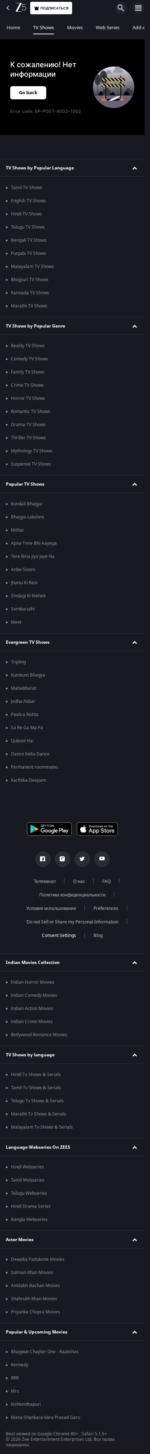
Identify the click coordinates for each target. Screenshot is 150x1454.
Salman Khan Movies (32, 1272)
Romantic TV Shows (30, 411)
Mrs (15, 1391)
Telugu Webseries (29, 1193)
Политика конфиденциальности (72, 895)
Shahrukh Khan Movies (34, 1299)
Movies (75, 27)
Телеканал (45, 881)
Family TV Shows (27, 372)
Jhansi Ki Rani (24, 582)
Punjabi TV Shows (28, 253)
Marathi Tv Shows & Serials (38, 1114)
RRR (15, 1378)
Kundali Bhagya (26, 504)
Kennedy (19, 1365)
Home (13, 27)
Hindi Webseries (27, 1167)
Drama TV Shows (28, 424)
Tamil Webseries (27, 1180)
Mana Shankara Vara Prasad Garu (45, 1417)
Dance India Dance (30, 754)
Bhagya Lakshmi (27, 517)
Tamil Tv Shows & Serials (36, 1087)
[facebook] (43, 859)
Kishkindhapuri (26, 1404)
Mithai (17, 530)
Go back (28, 92)
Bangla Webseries (29, 1219)
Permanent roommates (34, 767)
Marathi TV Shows (29, 306)
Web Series (107, 27)
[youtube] (102, 859)
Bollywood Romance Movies (39, 1035)
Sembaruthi (23, 609)
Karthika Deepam (28, 780)
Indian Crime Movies (32, 1021)
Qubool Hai (22, 741)
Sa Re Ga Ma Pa (27, 727)
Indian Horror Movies (32, 982)
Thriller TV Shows (28, 438)
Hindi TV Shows (26, 214)
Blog (98, 935)
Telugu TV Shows (28, 227)
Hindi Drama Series (31, 1206)
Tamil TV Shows (26, 187)
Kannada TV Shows (30, 293)
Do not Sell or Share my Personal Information (72, 922)
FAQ (106, 881)
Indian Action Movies (32, 1008)
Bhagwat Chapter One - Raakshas (45, 1351)
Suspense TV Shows (31, 464)
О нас (79, 881)
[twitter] (82, 859)
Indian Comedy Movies (34, 995)
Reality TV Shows (28, 346)
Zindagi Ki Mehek (28, 596)
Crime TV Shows (27, 385)
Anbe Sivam (23, 569)
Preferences (106, 908)
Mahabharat (23, 688)
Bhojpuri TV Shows (29, 279)
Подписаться (54, 8)
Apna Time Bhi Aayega (34, 543)
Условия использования (51, 908)
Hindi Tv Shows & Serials (36, 1074)
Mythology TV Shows (31, 451)
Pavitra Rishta (25, 714)
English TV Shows (28, 201)
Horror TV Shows (28, 398)
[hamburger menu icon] (138, 8)
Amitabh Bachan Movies (35, 1285)
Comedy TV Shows (29, 359)
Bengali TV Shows (29, 240)
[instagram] (62, 859)
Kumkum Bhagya (28, 675)
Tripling (18, 662)
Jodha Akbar (23, 701)
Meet (16, 622)
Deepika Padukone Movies (37, 1259)
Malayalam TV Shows (32, 266)
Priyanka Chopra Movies (35, 1312)
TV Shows (43, 27)
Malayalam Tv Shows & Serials (42, 1127)
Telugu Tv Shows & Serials (37, 1101)
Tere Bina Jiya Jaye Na (33, 556)
